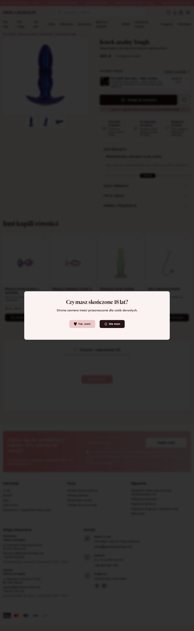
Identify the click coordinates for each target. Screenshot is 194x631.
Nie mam (114, 324)
